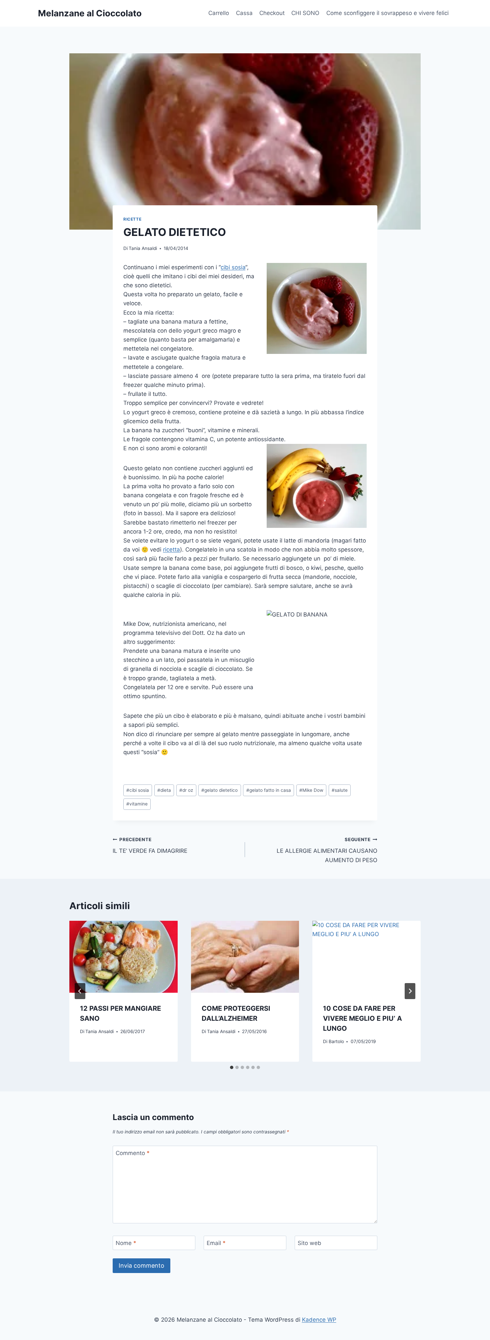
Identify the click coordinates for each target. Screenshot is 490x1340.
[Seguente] (410, 991)
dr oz (186, 790)
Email (216, 1243)
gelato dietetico (219, 790)
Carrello (218, 13)
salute (340, 790)
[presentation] (123, 957)
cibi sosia (233, 267)
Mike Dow (311, 790)
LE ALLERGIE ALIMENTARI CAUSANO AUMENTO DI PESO (327, 850)
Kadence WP (319, 1319)
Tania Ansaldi (143, 248)
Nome (126, 1243)
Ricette (132, 219)
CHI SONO (305, 13)
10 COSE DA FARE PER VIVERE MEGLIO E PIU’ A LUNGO (362, 1018)
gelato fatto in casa (268, 790)
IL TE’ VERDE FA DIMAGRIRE (150, 845)
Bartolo (336, 1041)
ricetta (171, 549)
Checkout (272, 13)
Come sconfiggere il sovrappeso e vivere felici (387, 13)
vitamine (137, 803)
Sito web (309, 1243)
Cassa (244, 13)
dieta (164, 790)
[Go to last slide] (80, 991)
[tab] (231, 1067)
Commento (133, 1153)
